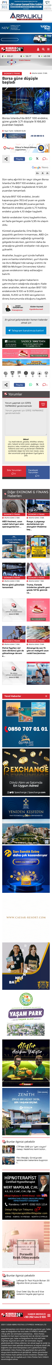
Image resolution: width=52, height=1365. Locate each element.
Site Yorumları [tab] (14, 470)
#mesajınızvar (17, 310)
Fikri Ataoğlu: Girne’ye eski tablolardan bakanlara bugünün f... (32, 1160)
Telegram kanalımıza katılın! (28, 331)
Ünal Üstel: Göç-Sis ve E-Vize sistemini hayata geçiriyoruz (30, 1293)
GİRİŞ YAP (43, 404)
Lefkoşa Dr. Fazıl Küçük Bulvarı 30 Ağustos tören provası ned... (33, 1282)
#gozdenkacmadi (36, 309)
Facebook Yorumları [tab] (33, 471)
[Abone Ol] (40, 167)
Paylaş (19, 159)
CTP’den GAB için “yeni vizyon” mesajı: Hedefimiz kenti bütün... (31, 1148)
